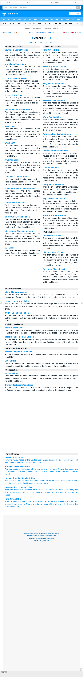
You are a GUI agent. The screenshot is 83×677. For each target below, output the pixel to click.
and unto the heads (39, 504)
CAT (41, 42)
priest (57, 481)
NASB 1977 (10, 143)
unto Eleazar (59, 501)
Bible (4, 32)
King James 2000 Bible (53, 83)
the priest (68, 469)
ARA (46, 42)
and (11, 462)
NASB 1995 (10, 126)
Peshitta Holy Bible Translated (18, 352)
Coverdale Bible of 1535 (54, 269)
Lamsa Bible (10, 361)
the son (15, 492)
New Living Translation (15, 64)
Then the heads (12, 490)
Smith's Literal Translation (17, 313)
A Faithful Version (51, 167)
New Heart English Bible (54, 100)
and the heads (33, 492)
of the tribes (60, 472)
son (74, 460)
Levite (23, 481)
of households (26, 490)
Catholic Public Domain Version (19, 337)
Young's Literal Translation (17, 301)
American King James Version (57, 134)
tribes (45, 483)
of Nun (22, 472)
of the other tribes (30, 462)
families (29, 481)
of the (17, 481)
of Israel (41, 462)
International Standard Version (19, 231)
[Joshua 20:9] (2, 308)
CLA (31, 42)
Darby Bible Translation (54, 184)
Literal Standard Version (16, 292)
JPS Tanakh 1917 (12, 373)
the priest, (60, 460)
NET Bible (9, 248)
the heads (17, 462)
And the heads (11, 469)
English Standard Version (16, 78)
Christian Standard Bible (16, 177)
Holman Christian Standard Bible (20, 188)
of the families (24, 483)
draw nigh (48, 469)
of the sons (71, 472)
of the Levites (31, 460)
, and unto (29, 472)
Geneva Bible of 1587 (52, 235)
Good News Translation (15, 203)
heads (21, 460)
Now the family (11, 460)
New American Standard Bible (18, 109)
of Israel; (16, 507)
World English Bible (52, 117)
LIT (36, 42)
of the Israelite (36, 483)
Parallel (9, 32)
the (53, 481)
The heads (9, 481)
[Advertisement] (41, 435)
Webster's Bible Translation (55, 215)
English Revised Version (54, 199)
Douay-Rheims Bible (14, 328)
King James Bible (51, 50)
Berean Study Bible (13, 95)
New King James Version (54, 67)
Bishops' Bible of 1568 (53, 252)
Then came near (12, 501)
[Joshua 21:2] (80, 308)
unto (55, 469)
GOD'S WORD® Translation (17, 217)
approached (43, 460)
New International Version (16, 50)
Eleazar (52, 460)
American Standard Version (55, 151)
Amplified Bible (12, 160)
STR (51, 42)
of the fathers (24, 469)
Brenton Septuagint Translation (19, 385)
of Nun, (22, 492)
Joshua (68, 460)
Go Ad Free (4, 672)
